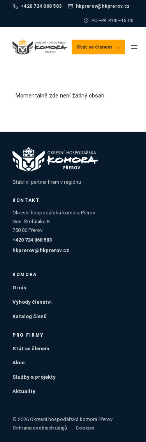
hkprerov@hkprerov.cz (103, 6)
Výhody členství (32, 302)
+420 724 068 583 (41, 6)
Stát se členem (98, 47)
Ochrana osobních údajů (39, 428)
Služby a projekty (34, 377)
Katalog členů (29, 316)
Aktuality (23, 391)
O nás (19, 288)
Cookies (85, 428)
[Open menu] (134, 47)
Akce (18, 362)
